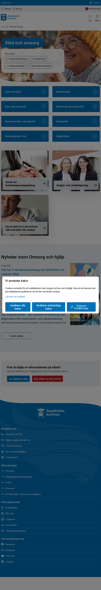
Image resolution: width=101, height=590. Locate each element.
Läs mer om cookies (15, 296)
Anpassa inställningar (81, 307)
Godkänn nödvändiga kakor (48, 307)
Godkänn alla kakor (17, 307)
